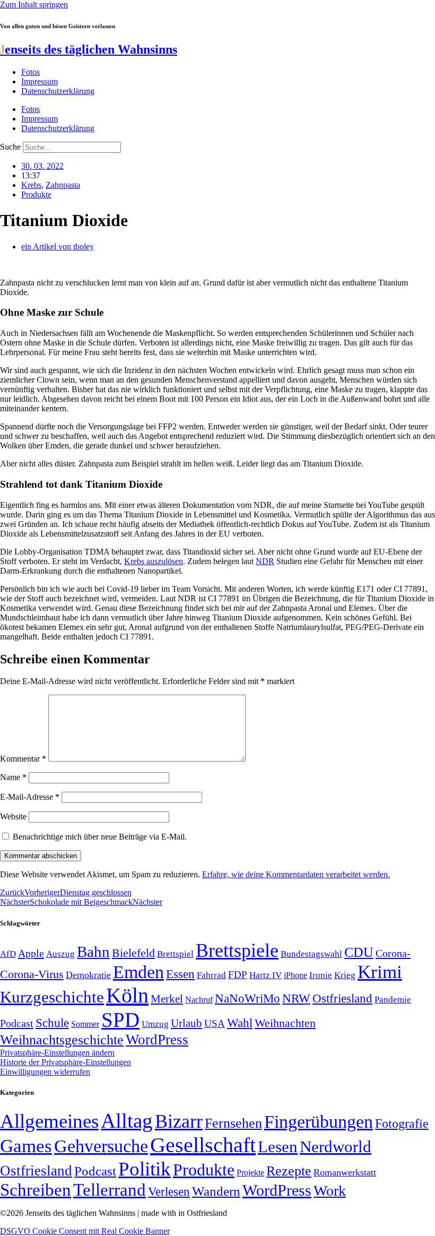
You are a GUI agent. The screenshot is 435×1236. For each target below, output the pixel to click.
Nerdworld (335, 1146)
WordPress (157, 1040)
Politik (144, 1169)
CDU (358, 952)
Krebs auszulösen (153, 561)
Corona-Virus (32, 974)
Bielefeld (133, 953)
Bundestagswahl (311, 954)
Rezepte (288, 1171)
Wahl (240, 1023)
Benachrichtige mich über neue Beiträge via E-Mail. (100, 836)
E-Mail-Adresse (29, 796)
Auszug (60, 953)
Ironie (320, 975)
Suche (10, 146)
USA (214, 1023)
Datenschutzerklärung (57, 91)
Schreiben (35, 1189)
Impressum (39, 81)
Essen (180, 974)
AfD (8, 954)
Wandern (216, 1191)
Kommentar (23, 758)
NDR (265, 561)
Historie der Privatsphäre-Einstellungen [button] (65, 1062)
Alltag (127, 1120)
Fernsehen (233, 1123)
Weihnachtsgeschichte (62, 1040)
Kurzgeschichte (52, 997)
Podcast (16, 1023)
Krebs (31, 184)
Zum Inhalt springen (34, 4)
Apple (31, 953)
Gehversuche (101, 1146)
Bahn (93, 951)
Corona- (393, 953)
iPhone (295, 975)
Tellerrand (109, 1189)
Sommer (85, 1024)
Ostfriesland (342, 998)
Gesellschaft (203, 1145)
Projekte (250, 1172)
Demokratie (88, 975)
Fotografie (402, 1123)
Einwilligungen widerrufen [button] (45, 1071)
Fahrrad (211, 975)
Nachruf (199, 999)
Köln (127, 995)
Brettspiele (237, 950)
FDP (237, 974)
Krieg (344, 975)
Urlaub (186, 1023)
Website (13, 816)
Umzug (155, 1024)
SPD (120, 1019)
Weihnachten (285, 1023)
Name (13, 777)
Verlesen (169, 1191)
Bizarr (179, 1121)
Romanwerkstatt (345, 1172)
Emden (138, 972)
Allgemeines (49, 1121)
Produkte (36, 194)
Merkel (167, 999)
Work (330, 1190)
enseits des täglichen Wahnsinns (88, 49)
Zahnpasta (63, 184)
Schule (52, 1023)
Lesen (278, 1146)
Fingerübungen (318, 1121)
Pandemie (393, 1000)
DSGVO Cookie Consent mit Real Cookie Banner (85, 1230)
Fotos (30, 71)
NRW (296, 998)
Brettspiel (175, 954)
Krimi (380, 972)
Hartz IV (265, 975)
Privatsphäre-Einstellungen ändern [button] (57, 1052)
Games (26, 1146)
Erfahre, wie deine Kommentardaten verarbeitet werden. (296, 874)
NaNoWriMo (247, 998)
